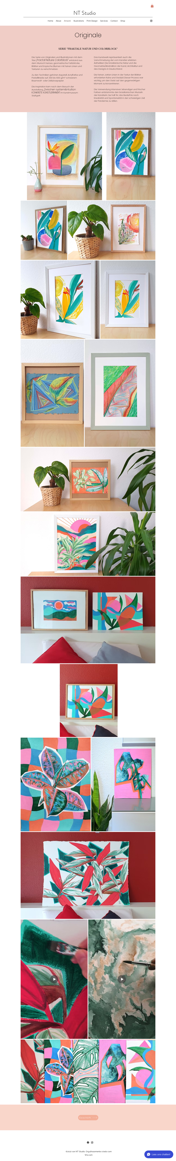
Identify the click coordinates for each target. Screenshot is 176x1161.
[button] (152, 5)
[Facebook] (88, 1142)
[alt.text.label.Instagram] (151, 20)
